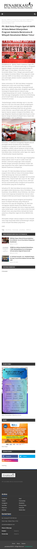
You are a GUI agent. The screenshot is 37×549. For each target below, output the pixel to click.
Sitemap (4, 510)
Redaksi (24, 543)
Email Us (16, 531)
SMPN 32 (9, 20)
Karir (20, 498)
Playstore (4, 507)
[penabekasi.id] (18, 8)
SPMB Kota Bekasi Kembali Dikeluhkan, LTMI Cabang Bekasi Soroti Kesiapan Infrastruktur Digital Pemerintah (21, 249)
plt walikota (22, 230)
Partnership (22, 501)
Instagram (4, 503)
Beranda (4, 20)
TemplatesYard (28, 546)
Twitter (4, 501)
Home (13, 543)
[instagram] (10, 460)
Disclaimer (21, 503)
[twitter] (27, 456)
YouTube (4, 505)
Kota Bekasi (8, 230)
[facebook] (10, 456)
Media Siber (22, 510)
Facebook (4, 498)
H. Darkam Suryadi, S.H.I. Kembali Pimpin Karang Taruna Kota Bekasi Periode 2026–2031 (22, 258)
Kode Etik (21, 507)
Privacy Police (22, 505)
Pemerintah (15, 230)
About (18, 543)
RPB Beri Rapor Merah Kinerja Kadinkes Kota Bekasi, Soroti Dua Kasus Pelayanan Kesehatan (22, 240)
